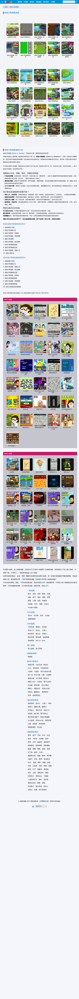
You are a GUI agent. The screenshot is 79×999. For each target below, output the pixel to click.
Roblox (46, 604)
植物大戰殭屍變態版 (11, 284)
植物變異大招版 (10, 227)
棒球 (29, 742)
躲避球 (39, 742)
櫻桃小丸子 (32, 682)
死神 (29, 695)
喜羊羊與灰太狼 (46, 671)
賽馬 (43, 755)
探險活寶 (31, 665)
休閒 (48, 594)
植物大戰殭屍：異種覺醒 (12, 236)
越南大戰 (37, 707)
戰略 (39, 749)
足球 (34, 742)
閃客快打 (31, 776)
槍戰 (29, 600)
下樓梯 (46, 776)
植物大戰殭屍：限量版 (12, 233)
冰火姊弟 (31, 720)
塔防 (40, 766)
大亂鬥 (30, 759)
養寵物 (46, 769)
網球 (39, 762)
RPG (35, 604)
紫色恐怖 (42, 724)
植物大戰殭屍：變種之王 (12, 250)
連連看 (44, 600)
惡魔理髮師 (32, 619)
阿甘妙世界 (44, 668)
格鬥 (34, 597)
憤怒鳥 (35, 724)
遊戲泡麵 (23, 801)
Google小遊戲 (32, 607)
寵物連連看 (32, 727)
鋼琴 (40, 759)
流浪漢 (46, 779)
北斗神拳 (39, 678)
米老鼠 (39, 682)
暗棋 (48, 749)
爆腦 (29, 749)
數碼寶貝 (45, 692)
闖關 (34, 749)
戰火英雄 (39, 786)
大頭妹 (47, 615)
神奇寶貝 (31, 634)
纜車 (38, 783)
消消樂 (30, 604)
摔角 (35, 759)
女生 (43, 735)
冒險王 (30, 707)
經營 (39, 594)
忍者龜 (30, 685)
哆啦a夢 (38, 637)
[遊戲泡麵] (8, 2)
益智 (34, 594)
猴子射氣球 (43, 790)
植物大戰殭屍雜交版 (11, 247)
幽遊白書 (31, 678)
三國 (34, 600)
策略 (29, 597)
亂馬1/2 (46, 678)
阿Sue (30, 615)
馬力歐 (39, 727)
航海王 (46, 665)
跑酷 (38, 755)
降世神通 (31, 637)
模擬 (45, 766)
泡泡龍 (44, 627)
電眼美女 (40, 773)
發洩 (39, 597)
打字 (34, 769)
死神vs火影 (46, 688)
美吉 (41, 615)
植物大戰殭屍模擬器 (11, 244)
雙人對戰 (39, 648)
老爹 (35, 790)
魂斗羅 (36, 713)
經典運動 (47, 745)
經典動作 (31, 745)
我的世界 (48, 720)
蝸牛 (40, 779)
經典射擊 (39, 745)
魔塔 (46, 773)
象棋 (43, 749)
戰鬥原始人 (44, 713)
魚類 (39, 600)
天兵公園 (37, 675)
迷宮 (29, 773)
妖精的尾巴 (36, 695)
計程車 (35, 766)
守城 (39, 735)
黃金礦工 (31, 786)
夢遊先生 (39, 776)
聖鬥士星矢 (47, 682)
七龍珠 (30, 671)
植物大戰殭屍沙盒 (10, 230)
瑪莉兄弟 (39, 710)
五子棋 (30, 752)
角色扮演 (47, 759)
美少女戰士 (45, 685)
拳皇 (49, 703)
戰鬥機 (49, 755)
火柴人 (44, 630)
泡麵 (40, 604)
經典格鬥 (47, 742)
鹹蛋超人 (37, 692)
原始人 (46, 786)
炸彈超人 (31, 710)
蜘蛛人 (30, 688)
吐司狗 (36, 615)
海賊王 (30, 692)
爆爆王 (38, 627)
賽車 (43, 594)
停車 (29, 766)
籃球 (46, 738)
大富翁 (35, 738)
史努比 (44, 634)
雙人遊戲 (31, 648)
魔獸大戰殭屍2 (9, 239)
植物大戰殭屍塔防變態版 (13, 287)
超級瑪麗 (46, 637)
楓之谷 (38, 634)
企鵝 (34, 773)
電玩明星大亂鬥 (33, 717)
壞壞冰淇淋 (32, 783)
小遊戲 (5, 7)
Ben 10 (38, 640)
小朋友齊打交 (32, 779)
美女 (48, 735)
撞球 (29, 769)
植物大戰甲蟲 (10, 253)
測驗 (44, 762)
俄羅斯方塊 (32, 755)
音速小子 (31, 630)
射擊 (48, 597)
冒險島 (30, 713)
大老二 (41, 752)
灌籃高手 (37, 688)
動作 (29, 594)
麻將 (35, 752)
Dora (43, 640)
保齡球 (39, 769)
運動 (43, 597)
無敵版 (30, 656)
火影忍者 (31, 627)
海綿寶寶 (31, 640)
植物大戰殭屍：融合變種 (12, 242)
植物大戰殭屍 (14, 7)
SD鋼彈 (48, 675)
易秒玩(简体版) (55, 801)
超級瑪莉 (31, 703)
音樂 (34, 762)
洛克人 (38, 630)
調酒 (43, 783)
